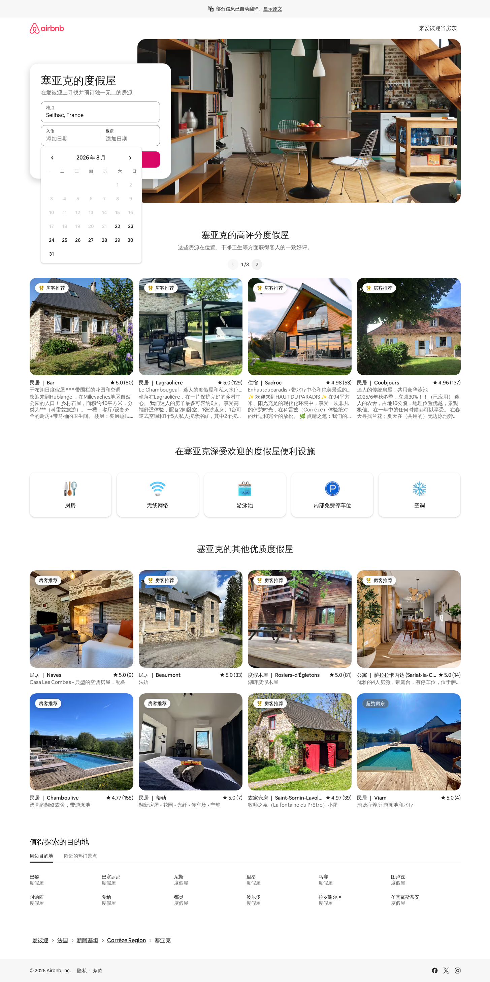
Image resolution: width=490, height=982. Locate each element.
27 (91, 240)
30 (130, 240)
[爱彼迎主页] (47, 28)
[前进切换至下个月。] (130, 158)
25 (64, 240)
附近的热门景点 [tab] (80, 856)
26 (77, 240)
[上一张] (233, 264)
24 (51, 240)
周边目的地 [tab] (41, 856)
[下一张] (257, 264)
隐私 (82, 970)
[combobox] (100, 115)
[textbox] (70, 139)
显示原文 (272, 9)
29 (117, 240)
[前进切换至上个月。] (53, 158)
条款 (97, 970)
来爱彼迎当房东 (438, 28)
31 (51, 254)
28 (104, 240)
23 (130, 226)
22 (117, 226)
